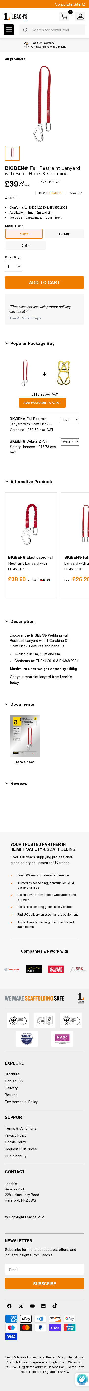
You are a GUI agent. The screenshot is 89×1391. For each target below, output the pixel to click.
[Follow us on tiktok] (55, 1306)
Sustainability (15, 1155)
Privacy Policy (15, 1135)
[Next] (79, 544)
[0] (64, 16)
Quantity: (12, 257)
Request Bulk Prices (21, 1148)
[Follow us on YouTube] (32, 1306)
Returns (11, 1094)
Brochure (12, 1074)
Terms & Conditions (20, 1128)
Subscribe (44, 1283)
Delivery (11, 1087)
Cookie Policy (15, 1142)
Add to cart (44, 282)
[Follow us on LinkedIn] (43, 1306)
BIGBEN (55, 192)
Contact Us (14, 1080)
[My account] (80, 16)
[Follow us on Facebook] (9, 1306)
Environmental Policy (21, 1101)
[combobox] (52, 29)
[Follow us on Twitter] (21, 1306)
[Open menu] (9, 29)
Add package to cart (42, 402)
